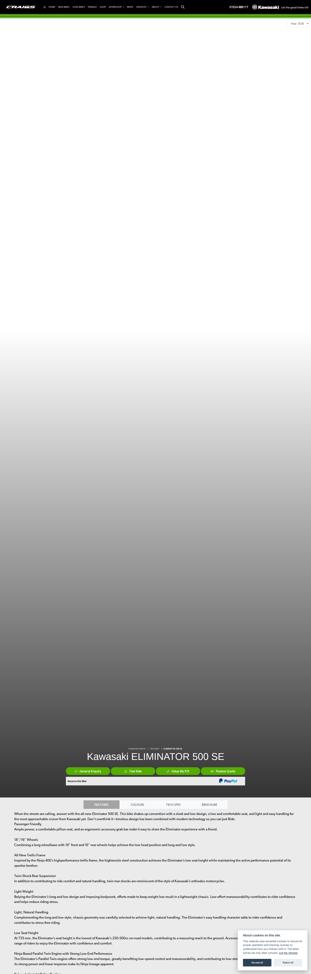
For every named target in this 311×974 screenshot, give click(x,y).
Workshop (115, 6)
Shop (103, 6)
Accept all (257, 962)
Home (52, 6)
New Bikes (64, 6)
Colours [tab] (137, 805)
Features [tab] (101, 805)
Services (141, 6)
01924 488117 (238, 7)
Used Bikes (79, 6)
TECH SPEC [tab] (173, 805)
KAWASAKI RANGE (137, 748)
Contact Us (171, 6)
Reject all (288, 962)
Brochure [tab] (209, 805)
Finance (92, 6)
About (156, 6)
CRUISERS (154, 748)
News (130, 6)
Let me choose (288, 952)
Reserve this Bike (77, 781)
